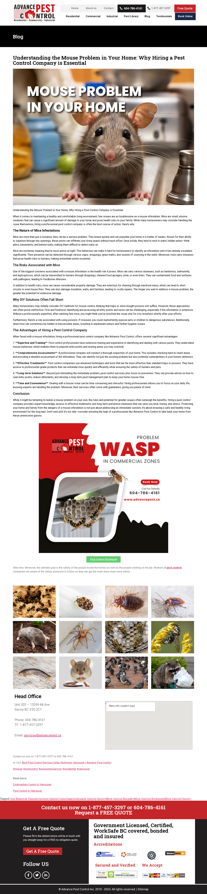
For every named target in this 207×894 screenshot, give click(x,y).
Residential (73, 16)
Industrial (112, 16)
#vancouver (83, 768)
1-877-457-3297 (160, 8)
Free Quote (185, 8)
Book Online (185, 16)
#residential (69, 768)
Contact (109, 8)
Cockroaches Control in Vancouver (32, 784)
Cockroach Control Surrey (89, 798)
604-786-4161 (133, 8)
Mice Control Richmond (149, 798)
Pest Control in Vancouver (27, 790)
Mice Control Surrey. (178, 798)
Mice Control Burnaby (120, 798)
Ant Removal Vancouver (26, 798)
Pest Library (131, 16)
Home (74, 8)
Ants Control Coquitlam (57, 798)
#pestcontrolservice (50, 768)
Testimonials (164, 16)
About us (91, 8)
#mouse (17, 768)
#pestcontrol (30, 768)
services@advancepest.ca (42, 735)
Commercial (93, 16)
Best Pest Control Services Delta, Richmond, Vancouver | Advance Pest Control (66, 762)
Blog (147, 16)
